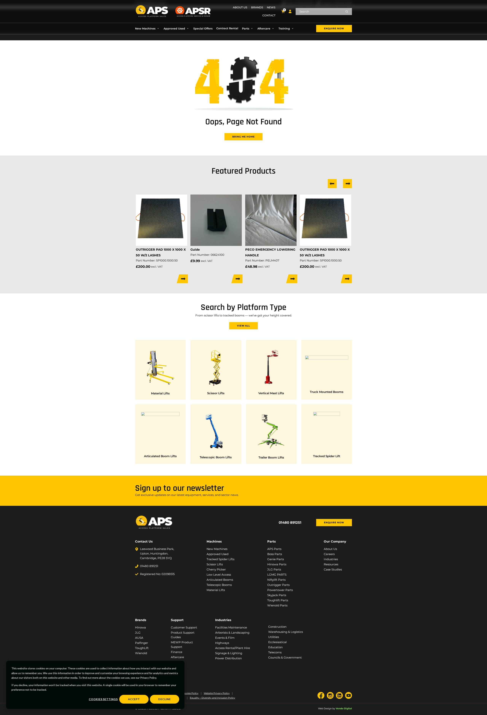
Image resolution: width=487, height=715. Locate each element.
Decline (164, 699)
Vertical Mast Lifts (271, 393)
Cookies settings (103, 699)
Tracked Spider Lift (326, 456)
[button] (147, 28)
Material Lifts (160, 393)
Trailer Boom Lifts (271, 457)
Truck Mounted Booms (326, 392)
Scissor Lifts (215, 393)
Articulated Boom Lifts (160, 456)
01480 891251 (290, 522)
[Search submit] (346, 11)
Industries (223, 620)
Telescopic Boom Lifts (216, 457)
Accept (134, 699)
